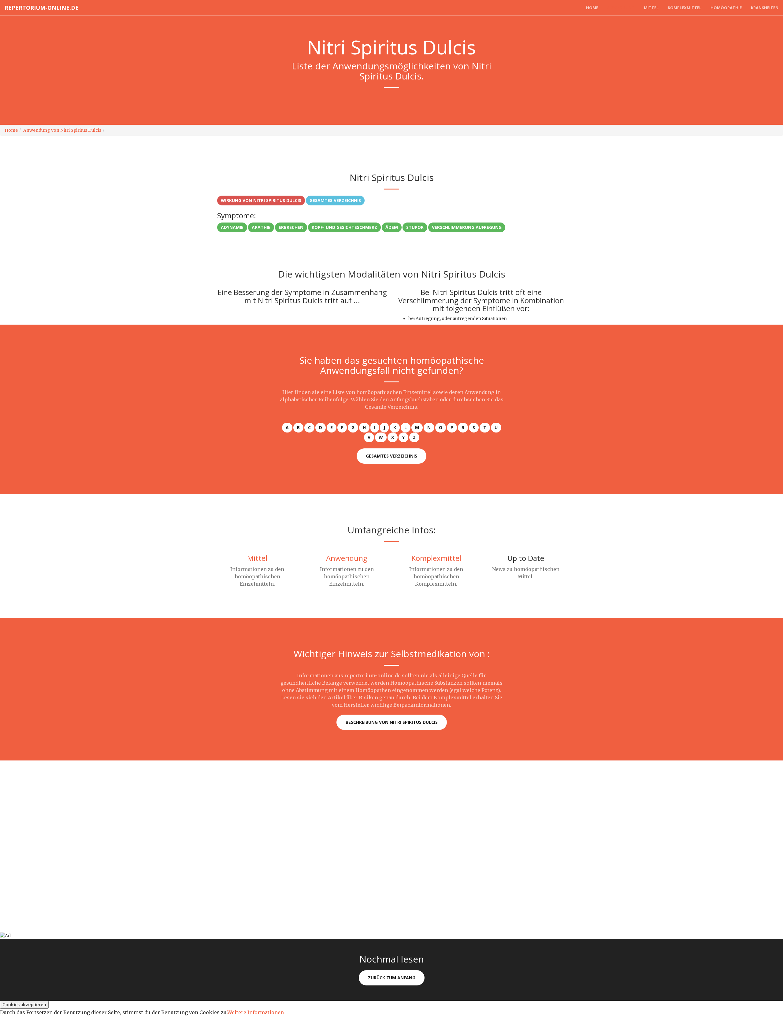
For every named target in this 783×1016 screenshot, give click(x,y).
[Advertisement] (183, 803)
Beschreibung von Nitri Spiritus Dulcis (392, 722)
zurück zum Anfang (391, 978)
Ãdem (391, 227)
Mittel (651, 7)
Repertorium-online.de (42, 7)
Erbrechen (291, 227)
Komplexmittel (684, 7)
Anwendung (621, 7)
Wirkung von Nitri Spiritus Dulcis (261, 200)
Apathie (261, 227)
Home (592, 7)
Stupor (415, 227)
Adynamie (232, 227)
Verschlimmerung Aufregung (467, 227)
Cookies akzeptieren (24, 1004)
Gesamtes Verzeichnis (335, 200)
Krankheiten (764, 7)
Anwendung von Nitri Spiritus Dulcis (62, 130)
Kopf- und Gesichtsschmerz (344, 227)
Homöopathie (726, 7)
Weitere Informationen (255, 1012)
